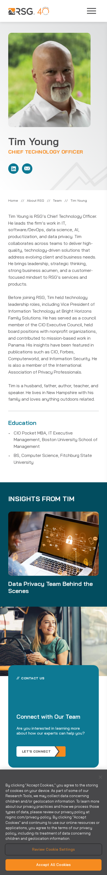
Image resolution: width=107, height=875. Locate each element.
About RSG (35, 200)
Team (57, 200)
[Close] (100, 777)
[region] (53, 822)
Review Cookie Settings (53, 849)
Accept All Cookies (53, 864)
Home (13, 200)
